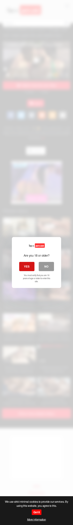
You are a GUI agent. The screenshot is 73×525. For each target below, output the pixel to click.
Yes (27, 266)
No (46, 266)
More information (36, 519)
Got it (36, 512)
